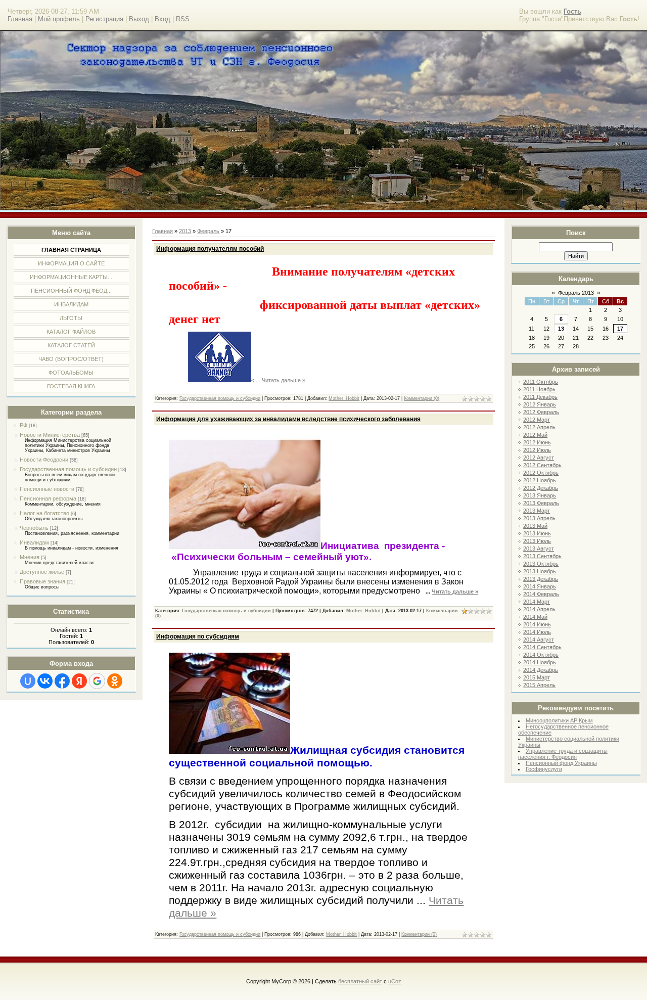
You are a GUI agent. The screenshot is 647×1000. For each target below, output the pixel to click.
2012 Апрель (539, 427)
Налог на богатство (44, 513)
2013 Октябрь (541, 564)
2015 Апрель (539, 685)
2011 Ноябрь (539, 389)
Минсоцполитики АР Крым (559, 720)
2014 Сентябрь (542, 647)
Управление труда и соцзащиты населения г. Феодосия (563, 754)
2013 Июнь (537, 533)
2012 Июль (537, 450)
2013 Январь (539, 495)
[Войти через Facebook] (62, 681)
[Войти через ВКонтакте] (45, 681)
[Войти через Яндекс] (79, 681)
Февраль (208, 231)
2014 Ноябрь (539, 662)
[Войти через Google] (97, 681)
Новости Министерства (50, 435)
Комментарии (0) (421, 398)
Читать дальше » (283, 380)
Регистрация (104, 19)
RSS (183, 19)
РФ (23, 425)
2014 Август (538, 640)
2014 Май (535, 617)
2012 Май (535, 435)
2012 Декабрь (540, 488)
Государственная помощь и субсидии (68, 469)
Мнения (29, 557)
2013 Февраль (541, 503)
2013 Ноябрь (539, 571)
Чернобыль (34, 528)
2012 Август (538, 457)
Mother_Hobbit (344, 398)
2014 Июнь (537, 624)
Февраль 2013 (576, 293)
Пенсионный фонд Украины (561, 763)
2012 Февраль (541, 412)
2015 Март (536, 677)
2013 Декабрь (540, 579)
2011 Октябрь (540, 382)
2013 (185, 231)
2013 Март (536, 511)
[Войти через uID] (27, 681)
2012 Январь (539, 404)
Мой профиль (59, 19)
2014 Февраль (541, 594)
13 (561, 329)
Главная (20, 19)
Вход (162, 19)
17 (620, 329)
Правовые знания (42, 581)
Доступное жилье (42, 572)
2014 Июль (537, 632)
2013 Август (538, 549)
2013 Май (535, 526)
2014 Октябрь (541, 655)
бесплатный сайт (360, 981)
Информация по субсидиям (197, 636)
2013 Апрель (539, 518)
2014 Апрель (539, 609)
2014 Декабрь (540, 670)
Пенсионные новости (47, 489)
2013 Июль (537, 541)
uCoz (394, 981)
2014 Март (536, 602)
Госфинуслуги (544, 769)
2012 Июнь (537, 442)
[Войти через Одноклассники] (114, 681)
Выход (139, 19)
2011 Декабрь (540, 397)
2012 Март (536, 420)
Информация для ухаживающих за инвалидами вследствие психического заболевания (288, 419)
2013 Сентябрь (542, 556)
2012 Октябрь (541, 473)
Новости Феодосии (44, 460)
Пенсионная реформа (48, 498)
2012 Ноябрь (539, 480)
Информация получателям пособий (210, 248)
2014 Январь (539, 586)
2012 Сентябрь (542, 465)
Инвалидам (34, 542)
